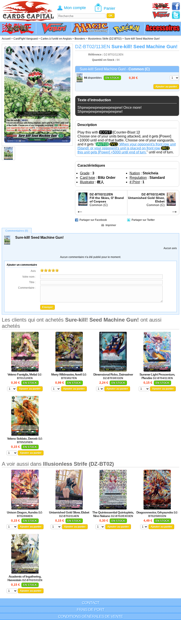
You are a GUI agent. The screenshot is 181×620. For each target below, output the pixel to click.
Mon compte (75, 8)
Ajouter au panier (166, 86)
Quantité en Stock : (104, 59)
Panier (109, 8)
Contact (90, 603)
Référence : (96, 54)
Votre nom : (29, 276)
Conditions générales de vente (90, 616)
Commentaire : (27, 287)
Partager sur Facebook (93, 219)
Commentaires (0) (16, 230)
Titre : (32, 282)
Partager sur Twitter (143, 219)
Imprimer (111, 225)
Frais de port (90, 609)
